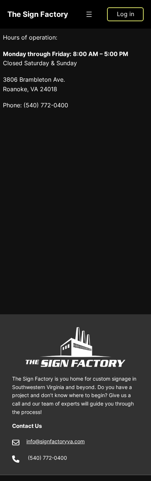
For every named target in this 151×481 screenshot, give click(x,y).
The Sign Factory (37, 14)
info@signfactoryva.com (55, 441)
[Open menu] (89, 14)
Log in (125, 14)
